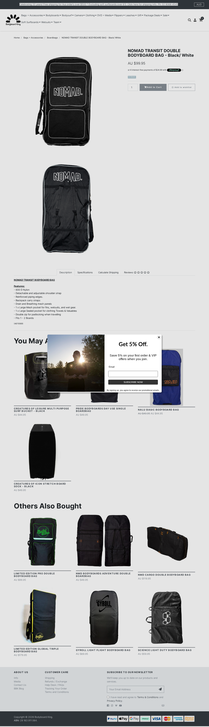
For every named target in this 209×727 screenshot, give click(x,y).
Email (111, 366)
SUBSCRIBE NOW (133, 382)
